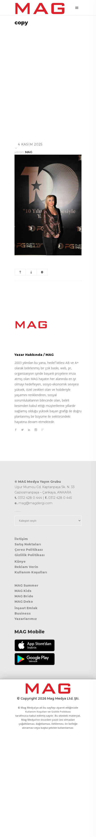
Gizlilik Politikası (30, 555)
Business (23, 613)
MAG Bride (24, 596)
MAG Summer (26, 585)
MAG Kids (23, 591)
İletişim (21, 539)
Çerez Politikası (29, 550)
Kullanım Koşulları (31, 572)
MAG (28, 152)
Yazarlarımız (26, 619)
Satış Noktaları (28, 544)
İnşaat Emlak (26, 608)
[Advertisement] (48, 78)
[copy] (48, 325)
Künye (20, 561)
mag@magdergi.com (35, 503)
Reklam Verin (26, 567)
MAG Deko (24, 602)
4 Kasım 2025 (30, 144)
